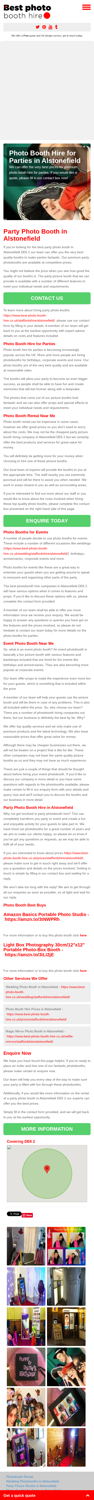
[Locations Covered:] (5, 6)
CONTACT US (47, 298)
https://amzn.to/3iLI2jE (29, 954)
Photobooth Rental (19, 1477)
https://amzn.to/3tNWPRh (32, 919)
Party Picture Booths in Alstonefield (31, 1486)
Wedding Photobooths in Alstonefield (32, 1481)
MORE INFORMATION (47, 1129)
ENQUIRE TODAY (47, 521)
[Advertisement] (47, 91)
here (83, 935)
